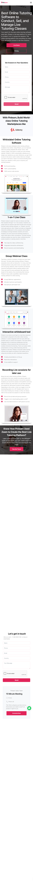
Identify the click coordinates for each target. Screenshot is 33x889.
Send (16, 104)
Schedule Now (16, 713)
